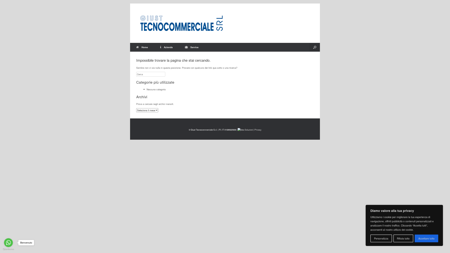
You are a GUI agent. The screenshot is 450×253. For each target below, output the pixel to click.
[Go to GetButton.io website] (8, 249)
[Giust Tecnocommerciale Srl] (181, 23)
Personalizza (381, 238)
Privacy (258, 129)
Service (194, 47)
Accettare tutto (426, 238)
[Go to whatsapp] (8, 242)
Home (145, 47)
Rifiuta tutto (403, 238)
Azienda (168, 47)
